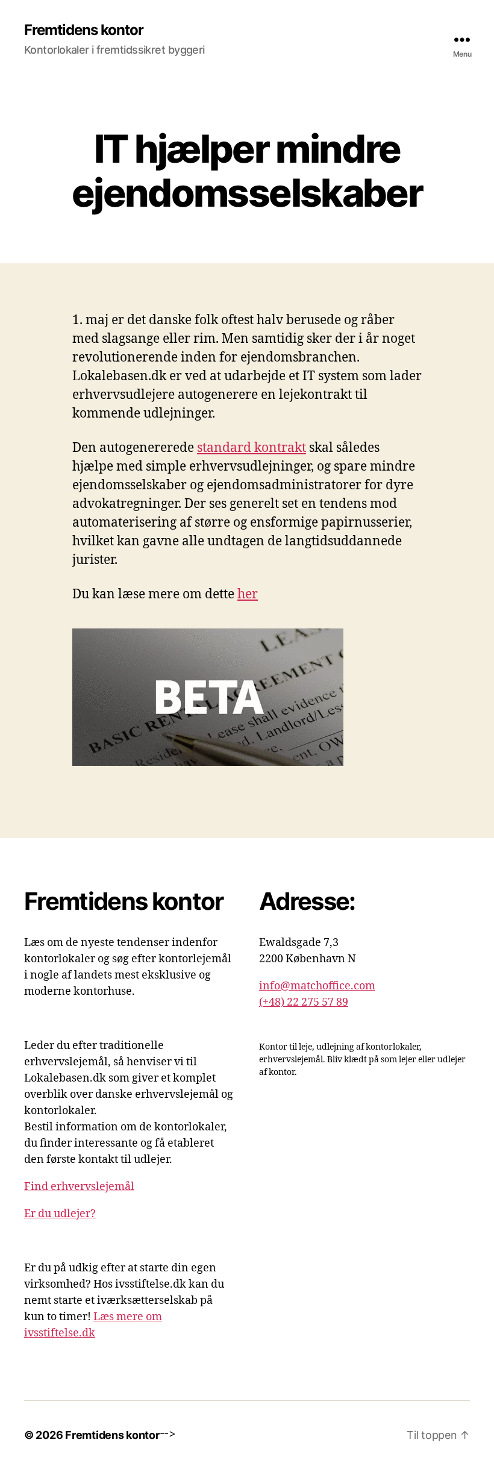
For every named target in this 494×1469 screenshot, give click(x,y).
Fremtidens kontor (83, 30)
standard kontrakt (251, 448)
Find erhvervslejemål (79, 1187)
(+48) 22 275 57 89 (303, 1002)
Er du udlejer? (60, 1214)
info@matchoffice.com (317, 986)
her (247, 594)
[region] (156, 1378)
